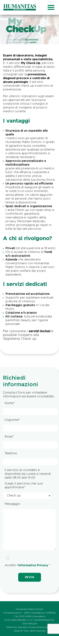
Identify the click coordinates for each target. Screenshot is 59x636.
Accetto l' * (27, 565)
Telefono (11, 453)
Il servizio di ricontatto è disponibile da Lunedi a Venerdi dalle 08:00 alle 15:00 (28, 474)
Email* (9, 436)
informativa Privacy (33, 565)
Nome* (10, 403)
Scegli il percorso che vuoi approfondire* (24, 485)
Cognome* (12, 420)
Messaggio (12, 504)
